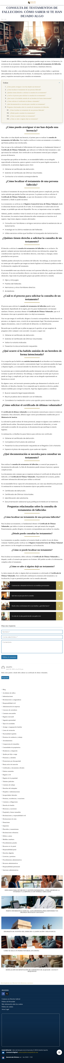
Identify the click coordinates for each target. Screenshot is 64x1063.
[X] (7, 993)
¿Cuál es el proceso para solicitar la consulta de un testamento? (26, 95)
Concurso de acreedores (10, 710)
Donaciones (6, 822)
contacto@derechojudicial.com (28, 1052)
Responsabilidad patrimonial (11, 866)
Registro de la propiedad (10, 778)
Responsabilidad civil (9, 703)
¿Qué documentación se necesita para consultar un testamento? (26, 104)
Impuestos (6, 826)
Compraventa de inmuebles (11, 744)
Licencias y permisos (9, 856)
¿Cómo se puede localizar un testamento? (22, 116)
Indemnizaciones (8, 696)
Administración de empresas (11, 706)
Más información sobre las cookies (12, 1004)
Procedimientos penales (10, 843)
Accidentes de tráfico (9, 693)
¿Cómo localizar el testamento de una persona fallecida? (24, 90)
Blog (4, 689)
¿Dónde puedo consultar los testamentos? (22, 113)
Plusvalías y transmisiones (11, 829)
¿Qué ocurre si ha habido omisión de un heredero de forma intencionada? (29, 98)
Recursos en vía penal (9, 846)
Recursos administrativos (10, 863)
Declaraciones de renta (9, 819)
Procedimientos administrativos (12, 860)
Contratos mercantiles (9, 713)
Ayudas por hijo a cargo (10, 754)
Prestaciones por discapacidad (12, 761)
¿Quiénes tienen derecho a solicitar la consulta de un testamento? (26, 92)
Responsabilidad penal (9, 849)
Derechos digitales (8, 853)
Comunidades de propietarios (11, 747)
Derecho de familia (8, 805)
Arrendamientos (7, 740)
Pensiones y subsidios (9, 757)
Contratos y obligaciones (10, 802)
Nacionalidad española (9, 734)
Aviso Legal (5, 1009)
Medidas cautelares (8, 839)
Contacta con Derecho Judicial (11, 999)
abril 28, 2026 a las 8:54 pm (14, 669)
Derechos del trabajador (10, 788)
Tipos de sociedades (9, 723)
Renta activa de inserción (10, 764)
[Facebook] (3, 993)
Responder (5, 677)
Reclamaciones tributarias (10, 832)
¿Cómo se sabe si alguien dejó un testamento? (24, 119)
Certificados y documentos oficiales (13, 768)
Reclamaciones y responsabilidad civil (14, 815)
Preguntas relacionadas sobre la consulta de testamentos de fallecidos (28, 107)
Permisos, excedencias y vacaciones (13, 798)
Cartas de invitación (9, 730)
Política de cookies (7, 1007)
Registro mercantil (8, 717)
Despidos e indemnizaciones (11, 792)
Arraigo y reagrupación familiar (12, 727)
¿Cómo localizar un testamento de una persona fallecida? (27, 110)
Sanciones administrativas (10, 870)
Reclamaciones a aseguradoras (12, 700)
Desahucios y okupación (10, 751)
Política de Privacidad (8, 1001)
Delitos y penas (7, 836)
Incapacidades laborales (10, 795)
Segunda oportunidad (9, 720)
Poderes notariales (8, 771)
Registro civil (7, 775)
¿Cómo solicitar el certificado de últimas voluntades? (23, 101)
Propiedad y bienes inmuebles (12, 812)
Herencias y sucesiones (10, 809)
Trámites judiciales (8, 781)
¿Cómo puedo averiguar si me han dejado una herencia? (24, 87)
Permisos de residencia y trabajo (12, 737)
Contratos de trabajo (9, 785)
